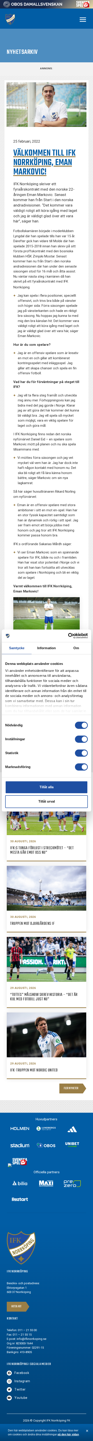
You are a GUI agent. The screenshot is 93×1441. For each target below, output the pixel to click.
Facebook (21, 1373)
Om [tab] (76, 648)
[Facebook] (9, 1373)
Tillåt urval (46, 801)
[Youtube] (9, 1397)
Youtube (21, 1398)
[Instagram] (9, 1381)
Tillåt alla (46, 787)
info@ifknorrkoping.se (31, 1339)
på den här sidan (68, 1434)
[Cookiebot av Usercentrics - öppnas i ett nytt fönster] (68, 636)
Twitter (20, 1389)
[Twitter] (9, 1389)
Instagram (22, 1381)
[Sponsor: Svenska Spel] (83, 6)
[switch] (81, 739)
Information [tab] (46, 648)
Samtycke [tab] (17, 648)
